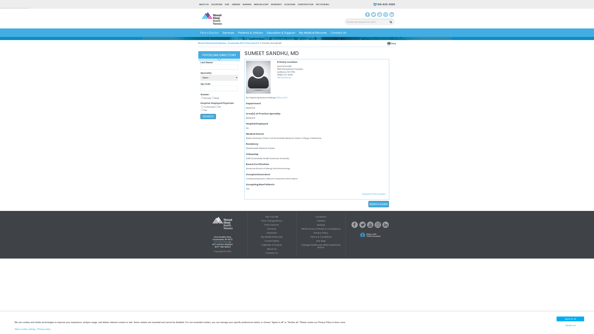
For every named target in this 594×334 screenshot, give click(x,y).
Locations (289, 4)
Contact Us (338, 33)
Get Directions (284, 77)
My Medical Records (313, 33)
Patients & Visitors (250, 33)
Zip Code (205, 84)
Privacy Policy (321, 232)
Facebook (367, 15)
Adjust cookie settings (25, 329)
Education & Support (281, 33)
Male (216, 98)
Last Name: (206, 62)
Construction (305, 4)
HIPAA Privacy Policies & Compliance (320, 228)
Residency (276, 4)
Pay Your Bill (322, 4)
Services (228, 33)
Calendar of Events (271, 244)
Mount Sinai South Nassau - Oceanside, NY (220, 43)
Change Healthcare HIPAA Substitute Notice (321, 246)
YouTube (379, 15)
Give (227, 4)
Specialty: (206, 73)
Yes (205, 110)
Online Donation (376, 237)
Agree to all (570, 319)
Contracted (209, 106)
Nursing (247, 4)
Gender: (204, 94)
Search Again (378, 204)
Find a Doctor (209, 33)
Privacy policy (44, 329)
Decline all (570, 325)
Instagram (385, 15)
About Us (204, 4)
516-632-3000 (386, 4)
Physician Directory (219, 55)
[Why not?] (281, 97)
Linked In (386, 227)
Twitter (373, 15)
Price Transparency (271, 220)
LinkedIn (391, 15)
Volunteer (216, 4)
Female (207, 98)
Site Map (321, 240)
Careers (236, 4)
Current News (272, 240)
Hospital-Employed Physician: (217, 103)
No (219, 106)
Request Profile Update (373, 194)
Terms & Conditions (321, 236)
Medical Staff (261, 4)
